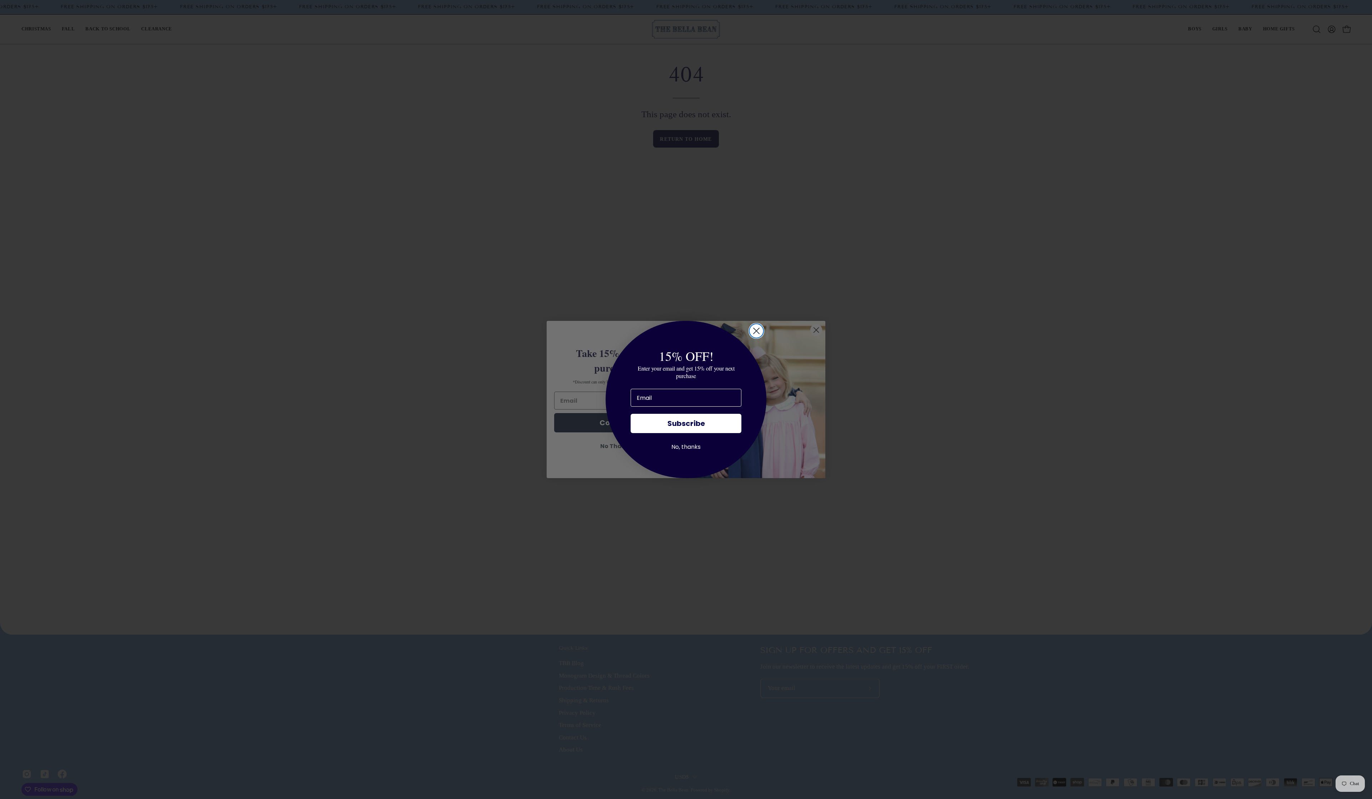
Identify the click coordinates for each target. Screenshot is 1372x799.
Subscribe (686, 423)
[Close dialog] (756, 331)
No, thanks (686, 447)
